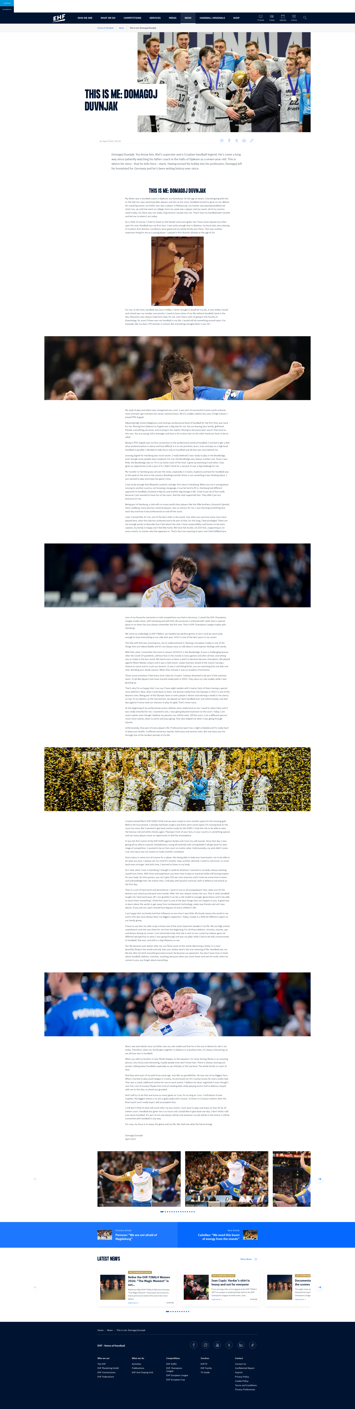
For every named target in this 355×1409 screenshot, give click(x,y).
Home (100, 1330)
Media (172, 17)
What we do (108, 17)
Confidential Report (244, 1368)
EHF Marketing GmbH (108, 1368)
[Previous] (35, 1179)
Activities (136, 1363)
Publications (138, 1368)
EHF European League (177, 1375)
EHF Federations (105, 1376)
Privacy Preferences (245, 1389)
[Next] (319, 1179)
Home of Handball (105, 28)
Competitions (132, 17)
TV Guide (205, 1372)
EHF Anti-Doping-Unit (142, 1372)
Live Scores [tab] (7, 3)
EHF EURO (171, 1363)
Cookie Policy (241, 1381)
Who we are (85, 17)
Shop (236, 17)
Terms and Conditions (246, 1385)
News (188, 17)
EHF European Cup (175, 1379)
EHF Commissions (106, 1372)
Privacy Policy (242, 1376)
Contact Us (240, 1363)
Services (155, 17)
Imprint (239, 1372)
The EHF (101, 1363)
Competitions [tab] (7, 9)
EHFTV (204, 1363)
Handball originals (212, 17)
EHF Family (206, 1368)
